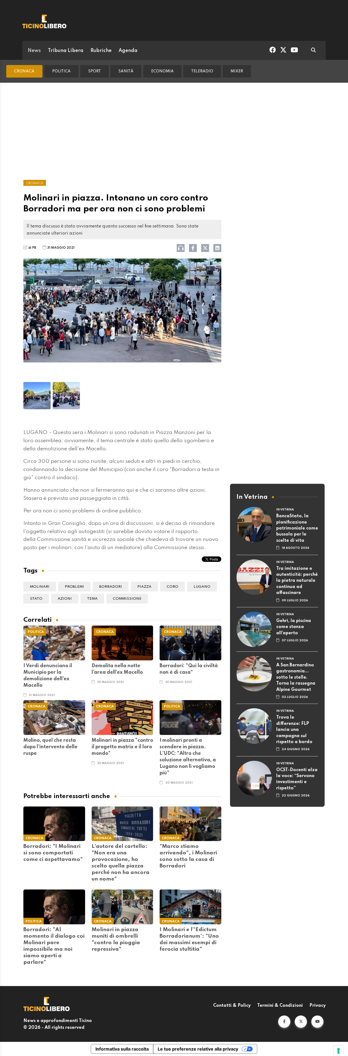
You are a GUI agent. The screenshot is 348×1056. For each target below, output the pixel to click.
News (34, 50)
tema (92, 599)
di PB (32, 248)
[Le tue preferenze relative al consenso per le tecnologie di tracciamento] (338, 1051)
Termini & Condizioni (280, 1005)
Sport (94, 71)
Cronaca (24, 71)
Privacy (317, 1005)
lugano (202, 587)
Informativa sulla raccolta (122, 1049)
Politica (61, 71)
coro (172, 587)
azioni (65, 599)
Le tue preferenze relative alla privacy (198, 1049)
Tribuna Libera (65, 50)
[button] (284, 1021)
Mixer (237, 71)
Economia (162, 71)
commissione (127, 599)
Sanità (125, 71)
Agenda (128, 50)
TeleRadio (202, 71)
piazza (144, 587)
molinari (39, 587)
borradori (110, 587)
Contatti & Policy (232, 1005)
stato (36, 599)
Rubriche (101, 50)
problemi (74, 587)
